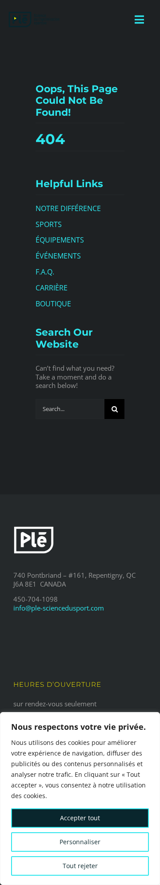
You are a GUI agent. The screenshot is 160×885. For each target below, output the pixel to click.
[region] (80, 798)
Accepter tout (80, 818)
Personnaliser (80, 842)
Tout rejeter (80, 866)
